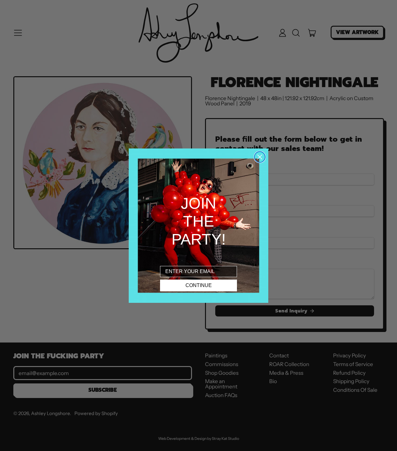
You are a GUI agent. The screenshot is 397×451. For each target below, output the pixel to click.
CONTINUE (198, 285)
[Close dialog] (259, 157)
